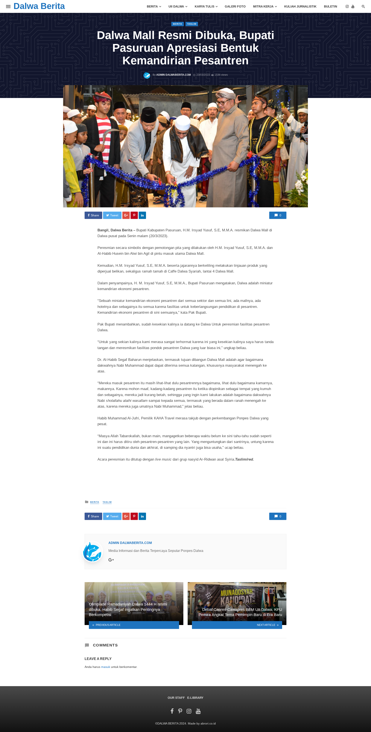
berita (177, 24)
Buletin (330, 6)
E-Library (195, 697)
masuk (105, 667)
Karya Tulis (204, 6)
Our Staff (176, 697)
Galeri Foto (235, 6)
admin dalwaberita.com (173, 74)
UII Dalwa (176, 6)
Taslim (191, 24)
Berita (152, 6)
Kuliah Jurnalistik (300, 6)
